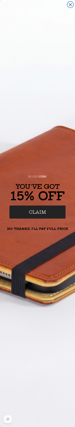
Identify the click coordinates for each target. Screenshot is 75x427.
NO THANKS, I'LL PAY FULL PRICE (37, 229)
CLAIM (37, 212)
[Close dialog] (70, 4)
